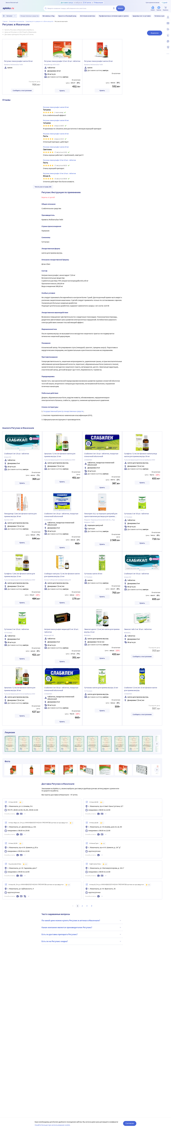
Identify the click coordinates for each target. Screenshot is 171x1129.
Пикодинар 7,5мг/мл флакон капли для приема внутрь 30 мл (20, 514)
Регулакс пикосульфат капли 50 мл (18, 61)
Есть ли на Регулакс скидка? (55, 941)
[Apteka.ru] (10, 8)
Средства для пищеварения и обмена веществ (39, 21)
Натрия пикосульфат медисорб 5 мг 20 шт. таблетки (61, 630)
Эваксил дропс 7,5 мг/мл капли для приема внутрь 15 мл (101, 630)
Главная (5, 21)
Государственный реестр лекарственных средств (63, 411)
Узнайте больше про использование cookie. (52, 1125)
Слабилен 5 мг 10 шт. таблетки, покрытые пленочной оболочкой (101, 454)
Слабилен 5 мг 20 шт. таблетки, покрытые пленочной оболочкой (61, 514)
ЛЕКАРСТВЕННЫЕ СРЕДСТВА (16, 21)
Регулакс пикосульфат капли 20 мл (98, 61)
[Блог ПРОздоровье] (167, 29)
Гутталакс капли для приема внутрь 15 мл (101, 687)
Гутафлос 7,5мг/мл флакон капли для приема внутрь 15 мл (19, 574)
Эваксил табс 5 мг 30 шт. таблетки (138, 629)
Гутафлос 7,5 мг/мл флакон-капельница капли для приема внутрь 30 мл (140, 454)
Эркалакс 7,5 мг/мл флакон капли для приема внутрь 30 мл (19, 688)
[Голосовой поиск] (114, 8)
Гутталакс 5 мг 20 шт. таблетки (16, 629)
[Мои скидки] (167, 23)
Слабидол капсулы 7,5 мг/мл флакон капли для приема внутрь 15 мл (62, 574)
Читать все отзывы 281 (43, 187)
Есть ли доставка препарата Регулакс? (60, 934)
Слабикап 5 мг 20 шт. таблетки (16, 453)
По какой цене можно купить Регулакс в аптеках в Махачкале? (71, 920)
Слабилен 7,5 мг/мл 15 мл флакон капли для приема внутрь (140, 688)
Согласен (130, 1123)
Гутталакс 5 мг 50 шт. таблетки (136, 513)
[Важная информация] (167, 41)
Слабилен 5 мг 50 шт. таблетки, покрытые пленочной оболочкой (61, 688)
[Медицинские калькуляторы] (167, 35)
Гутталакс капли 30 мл (93, 573)
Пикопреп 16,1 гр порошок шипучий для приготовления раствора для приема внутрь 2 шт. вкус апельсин (100, 515)
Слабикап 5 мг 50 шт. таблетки (136, 573)
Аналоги (154, 33)
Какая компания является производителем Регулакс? (67, 927)
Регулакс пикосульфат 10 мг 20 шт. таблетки (62, 61)
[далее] (156, 743)
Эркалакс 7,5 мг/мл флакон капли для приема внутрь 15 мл (59, 454)
